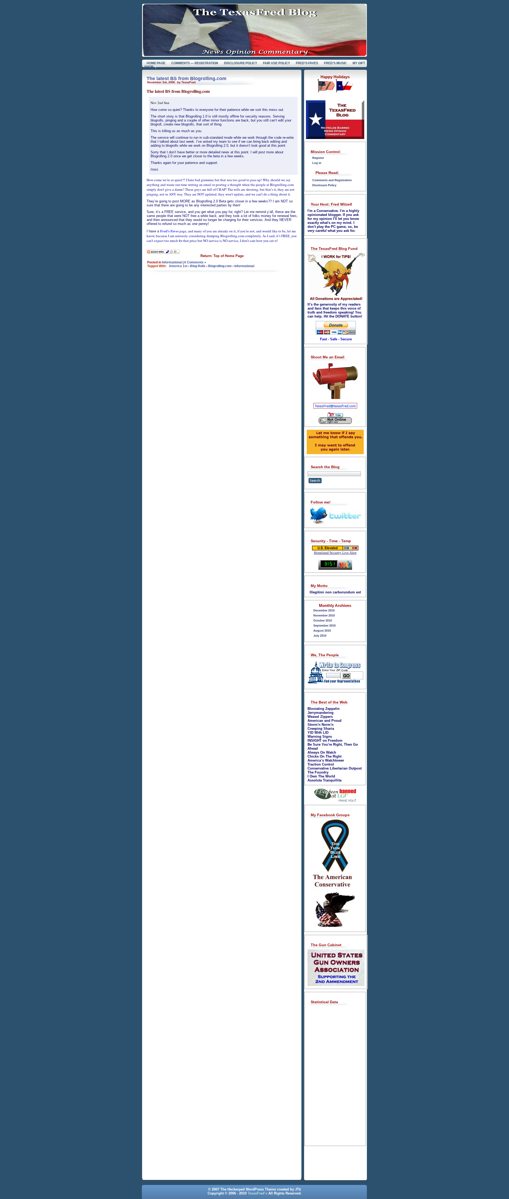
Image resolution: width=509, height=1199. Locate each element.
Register (318, 157)
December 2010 (324, 610)
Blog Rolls (197, 266)
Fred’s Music (335, 63)
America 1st (178, 266)
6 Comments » (195, 262)
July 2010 (319, 635)
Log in (316, 162)
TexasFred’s (257, 1193)
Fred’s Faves (307, 63)
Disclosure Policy (240, 63)
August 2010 (322, 630)
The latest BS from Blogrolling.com (186, 78)
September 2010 (324, 625)
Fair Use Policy (276, 63)
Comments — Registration (194, 63)
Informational (172, 262)
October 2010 (322, 620)
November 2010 (324, 615)
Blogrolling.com (220, 266)
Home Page (156, 63)
